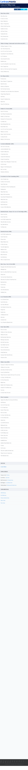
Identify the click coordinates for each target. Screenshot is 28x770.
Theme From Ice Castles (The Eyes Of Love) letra (10, 374)
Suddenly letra (3, 292)
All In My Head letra (5, 289)
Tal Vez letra (3, 448)
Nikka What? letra (4, 191)
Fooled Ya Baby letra (5, 151)
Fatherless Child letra (5, 171)
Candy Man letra (4, 352)
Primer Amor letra (4, 435)
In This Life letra (4, 244)
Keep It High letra (4, 21)
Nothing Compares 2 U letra (6, 46)
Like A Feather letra (4, 179)
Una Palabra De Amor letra (6, 307)
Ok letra (7, 475)
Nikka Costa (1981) (5, 362)
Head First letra (4, 83)
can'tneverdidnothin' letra (5, 149)
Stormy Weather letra (5, 71)
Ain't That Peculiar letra (5, 48)
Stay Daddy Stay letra (5, 344)
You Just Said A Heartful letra (6, 277)
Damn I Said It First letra (5, 134)
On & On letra (3, 164)
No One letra (3, 284)
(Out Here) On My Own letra (6, 369)
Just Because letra (4, 202)
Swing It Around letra (5, 159)
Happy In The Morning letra (6, 166)
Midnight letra (3, 269)
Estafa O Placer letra (5, 410)
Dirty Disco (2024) (5, 13)
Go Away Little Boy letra (5, 415)
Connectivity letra (4, 38)
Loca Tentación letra (5, 299)
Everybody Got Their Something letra (8, 186)
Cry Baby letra (3, 121)
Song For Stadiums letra (5, 99)
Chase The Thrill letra (5, 104)
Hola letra (2, 317)
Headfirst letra (3, 61)
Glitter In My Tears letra (5, 26)
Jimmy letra (3, 274)
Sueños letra (3, 312)
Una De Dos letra (4, 302)
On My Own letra (4, 430)
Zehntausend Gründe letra (11, 485)
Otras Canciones (4, 397)
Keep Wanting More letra (5, 124)
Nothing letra (3, 189)
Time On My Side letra (5, 349)
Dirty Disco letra (4, 16)
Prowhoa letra (3, 78)
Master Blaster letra (4, 241)
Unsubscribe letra (4, 33)
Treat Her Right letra (5, 246)
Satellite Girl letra (4, 28)
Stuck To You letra (4, 111)
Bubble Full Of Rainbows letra (7, 385)
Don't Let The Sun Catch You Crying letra (9, 69)
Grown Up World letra (5, 372)
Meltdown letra (4, 249)
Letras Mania (3, 466)
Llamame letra (3, 319)
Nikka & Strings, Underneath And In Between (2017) (13, 43)
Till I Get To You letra (5, 146)
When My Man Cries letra (6, 221)
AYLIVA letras (3, 492)
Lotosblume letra (9, 482)
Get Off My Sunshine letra (6, 219)
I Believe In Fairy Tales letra (6, 332)
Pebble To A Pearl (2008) (6, 108)
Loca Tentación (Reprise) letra (6, 322)
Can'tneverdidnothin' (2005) (7, 143)
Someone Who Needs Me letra (6, 354)
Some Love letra (4, 214)
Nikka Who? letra (4, 199)
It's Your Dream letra (5, 379)
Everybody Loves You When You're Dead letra (10, 91)
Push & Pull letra (4, 204)
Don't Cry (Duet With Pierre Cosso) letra (8, 271)
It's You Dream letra (4, 417)
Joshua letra (3, 420)
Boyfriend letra (4, 282)
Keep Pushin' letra (4, 126)
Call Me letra (3, 402)
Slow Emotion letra (4, 36)
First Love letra (4, 329)
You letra (2, 390)
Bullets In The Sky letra (5, 139)
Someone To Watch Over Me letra (7, 364)
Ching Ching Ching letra (5, 94)
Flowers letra (3, 239)
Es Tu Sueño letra (4, 407)
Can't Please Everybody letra (6, 113)
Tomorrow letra (4, 357)
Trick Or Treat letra (4, 347)
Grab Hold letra (4, 257)
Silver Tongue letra (4, 66)
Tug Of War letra (4, 184)
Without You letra (4, 334)
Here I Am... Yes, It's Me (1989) (8, 264)
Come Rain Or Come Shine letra (7, 53)
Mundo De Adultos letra (5, 427)
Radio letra (3, 101)
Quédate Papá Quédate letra (6, 443)
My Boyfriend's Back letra (6, 337)
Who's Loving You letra (5, 259)
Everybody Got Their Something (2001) (10, 176)
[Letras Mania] (12, 1)
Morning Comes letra (5, 339)
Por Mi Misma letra (4, 432)
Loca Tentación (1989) (6, 296)
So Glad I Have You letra (5, 392)
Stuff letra (3, 96)
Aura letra (7, 477)
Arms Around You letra (5, 58)
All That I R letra (4, 31)
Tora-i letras (3, 502)
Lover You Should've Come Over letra (8, 63)
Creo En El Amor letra (5, 404)
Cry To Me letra (4, 56)
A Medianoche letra (4, 314)
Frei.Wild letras (3, 495)
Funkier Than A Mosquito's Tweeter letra (8, 161)
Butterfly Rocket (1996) (6, 231)
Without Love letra (4, 131)
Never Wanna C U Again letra (6, 81)
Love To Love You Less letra (6, 51)
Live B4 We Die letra (5, 422)
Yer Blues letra (3, 227)
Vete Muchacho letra (4, 455)
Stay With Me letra (4, 224)
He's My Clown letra (5, 342)
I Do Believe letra (4, 252)
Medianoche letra (4, 425)
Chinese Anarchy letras (5, 497)
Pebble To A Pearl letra (5, 116)
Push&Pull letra (4, 440)
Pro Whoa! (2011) (5, 76)
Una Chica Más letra (4, 304)
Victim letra (3, 287)
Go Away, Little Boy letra (6, 377)
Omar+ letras (3, 500)
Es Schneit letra (10, 480)
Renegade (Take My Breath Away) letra (8, 266)
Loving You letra (4, 136)
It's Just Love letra (4, 18)
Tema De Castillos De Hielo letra (7, 450)
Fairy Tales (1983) (5, 326)
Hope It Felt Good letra (5, 194)
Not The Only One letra (5, 88)
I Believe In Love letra (5, 367)
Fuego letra (3, 309)
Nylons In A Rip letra (5, 86)
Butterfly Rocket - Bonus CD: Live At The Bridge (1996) (14, 211)
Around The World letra (5, 156)
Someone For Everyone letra (6, 119)
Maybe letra (3, 382)
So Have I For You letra (5, 181)
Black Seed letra (4, 254)
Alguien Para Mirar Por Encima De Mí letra (9, 399)
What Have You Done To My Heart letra (8, 279)
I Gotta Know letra (4, 154)
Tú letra (2, 445)
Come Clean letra (4, 216)
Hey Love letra (3, 169)
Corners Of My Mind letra (6, 207)
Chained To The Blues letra (6, 387)
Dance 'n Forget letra (5, 23)
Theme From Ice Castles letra (6, 453)
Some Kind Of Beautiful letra (6, 196)
